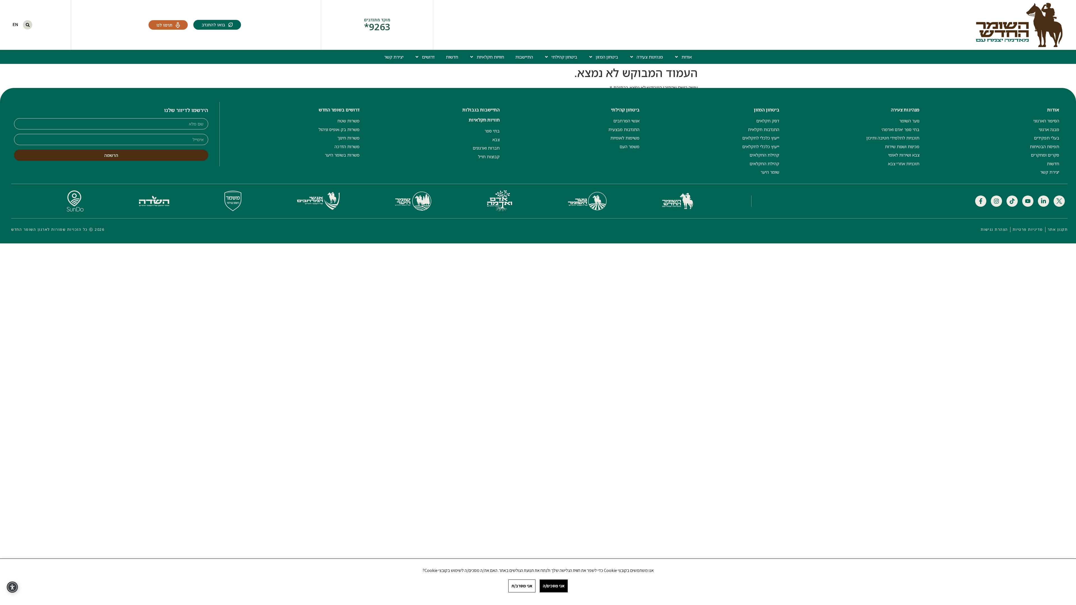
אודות (686, 57)
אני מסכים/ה (554, 586)
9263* (377, 26)
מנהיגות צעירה (650, 57)
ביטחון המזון (607, 57)
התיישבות (524, 57)
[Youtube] (1027, 201)
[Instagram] (996, 201)
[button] (27, 24)
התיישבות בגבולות (481, 110)
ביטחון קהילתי (564, 57)
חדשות (452, 57)
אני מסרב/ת (521, 586)
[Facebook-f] (980, 201)
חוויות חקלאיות (490, 57)
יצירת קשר (394, 57)
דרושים (428, 57)
